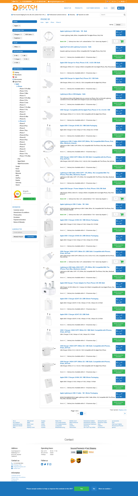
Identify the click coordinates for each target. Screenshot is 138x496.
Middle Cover (73, 421)
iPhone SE (22, 114)
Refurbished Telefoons (90, 424)
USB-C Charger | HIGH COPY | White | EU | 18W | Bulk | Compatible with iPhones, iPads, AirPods (86, 331)
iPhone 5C (22, 149)
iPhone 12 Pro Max (24, 98)
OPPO (17, 175)
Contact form (16, 468)
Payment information (19, 220)
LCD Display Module (60, 424)
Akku (14, 427)
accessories (115, 421)
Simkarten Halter (102, 422)
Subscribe (30, 236)
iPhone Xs (22, 119)
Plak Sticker (73, 427)
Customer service (93, 8)
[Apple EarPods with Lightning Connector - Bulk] (49, 52)
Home (42, 22)
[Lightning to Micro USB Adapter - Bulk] (49, 99)
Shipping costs (123, 410)
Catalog (16, 72)
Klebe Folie (58, 421)
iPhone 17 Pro (23, 153)
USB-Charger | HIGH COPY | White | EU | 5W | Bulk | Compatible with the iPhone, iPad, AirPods (85, 158)
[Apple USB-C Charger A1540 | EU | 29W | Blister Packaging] (49, 241)
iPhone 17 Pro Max (24, 156)
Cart (121, 1)
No (94, 489)
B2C (113, 8)
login (121, 8)
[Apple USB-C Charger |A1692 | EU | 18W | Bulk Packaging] (49, 131)
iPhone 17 (22, 151)
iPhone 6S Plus (23, 135)
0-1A (26, 59)
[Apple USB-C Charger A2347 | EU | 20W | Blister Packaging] (49, 304)
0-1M (16, 55)
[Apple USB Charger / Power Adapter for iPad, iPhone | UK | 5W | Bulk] (49, 288)
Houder (43, 425)
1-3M (24, 55)
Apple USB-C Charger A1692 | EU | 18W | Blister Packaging (79, 220)
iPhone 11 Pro (23, 109)
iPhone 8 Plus (23, 126)
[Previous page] (78, 413)
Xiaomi (17, 185)
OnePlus (17, 178)
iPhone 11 (22, 112)
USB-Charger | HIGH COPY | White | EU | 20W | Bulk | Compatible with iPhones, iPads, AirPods (85, 252)
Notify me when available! (118, 56)
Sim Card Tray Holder (89, 427)
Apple (17, 26)
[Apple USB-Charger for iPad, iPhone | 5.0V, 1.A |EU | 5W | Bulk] (49, 68)
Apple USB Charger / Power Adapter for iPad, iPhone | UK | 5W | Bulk (82, 283)
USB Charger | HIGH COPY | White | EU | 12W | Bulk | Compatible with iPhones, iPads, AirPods (85, 347)
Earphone (18, 38)
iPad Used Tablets (117, 424)
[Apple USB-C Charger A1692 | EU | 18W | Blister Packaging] (49, 225)
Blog (105, 8)
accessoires (101, 427)
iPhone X (22, 123)
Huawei (17, 171)
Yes (81, 489)
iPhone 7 (22, 133)
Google (17, 166)
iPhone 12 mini (23, 102)
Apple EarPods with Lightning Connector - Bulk (75, 47)
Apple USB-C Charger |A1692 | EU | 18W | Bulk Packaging (78, 125)
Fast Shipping (91, 448)
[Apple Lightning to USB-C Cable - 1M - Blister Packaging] (49, 398)
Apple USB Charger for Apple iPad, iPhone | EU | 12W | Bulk (79, 78)
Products (78, 8)
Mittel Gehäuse (74, 422)
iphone (114, 427)
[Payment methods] (79, 452)
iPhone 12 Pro (23, 100)
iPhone (19, 86)
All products (18, 75)
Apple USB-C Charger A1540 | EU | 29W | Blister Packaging (79, 236)
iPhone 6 (22, 142)
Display (43, 421)
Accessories (18, 79)
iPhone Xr (22, 121)
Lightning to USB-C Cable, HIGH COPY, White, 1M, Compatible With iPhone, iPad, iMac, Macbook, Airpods (86, 142)
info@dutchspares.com (19, 466)
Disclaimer (16, 217)
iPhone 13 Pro (23, 91)
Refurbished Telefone (90, 422)
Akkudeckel (30, 421)
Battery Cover (31, 427)
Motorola (18, 173)
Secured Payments (77, 448)
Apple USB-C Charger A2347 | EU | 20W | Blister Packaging (79, 298)
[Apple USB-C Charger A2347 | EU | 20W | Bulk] (49, 320)
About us (67, 8)
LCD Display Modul (60, 422)
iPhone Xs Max (23, 116)
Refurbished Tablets (89, 421)
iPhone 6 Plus (23, 140)
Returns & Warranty (19, 222)
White (17, 47)
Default (118, 24)
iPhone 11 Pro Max (24, 107)
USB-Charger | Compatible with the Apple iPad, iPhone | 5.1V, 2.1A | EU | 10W (85, 110)
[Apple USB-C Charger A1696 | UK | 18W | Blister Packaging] (49, 382)
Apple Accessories (23, 163)
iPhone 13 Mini (23, 93)
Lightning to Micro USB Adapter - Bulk (72, 94)
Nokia (71, 424)
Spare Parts (17, 82)
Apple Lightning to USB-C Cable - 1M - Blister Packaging (79, 393)
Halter (43, 422)
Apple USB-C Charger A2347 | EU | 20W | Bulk (74, 314)
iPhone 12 (22, 105)
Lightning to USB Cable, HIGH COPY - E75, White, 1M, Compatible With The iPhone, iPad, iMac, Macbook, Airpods (84, 173)
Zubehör (100, 425)
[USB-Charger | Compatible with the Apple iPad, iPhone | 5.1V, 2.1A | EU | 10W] (49, 115)
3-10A (17, 62)
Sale (15, 77)
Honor (17, 168)
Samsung (18, 182)
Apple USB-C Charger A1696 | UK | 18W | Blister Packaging (79, 377)
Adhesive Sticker (17, 425)
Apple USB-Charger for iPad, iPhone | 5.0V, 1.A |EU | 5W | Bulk (80, 62)
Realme (17, 180)
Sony (99, 424)
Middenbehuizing (60, 427)
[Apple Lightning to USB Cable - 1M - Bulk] (49, 36)
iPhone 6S (22, 137)
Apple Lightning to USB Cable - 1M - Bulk (73, 31)
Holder (43, 424)
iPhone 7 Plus (23, 130)
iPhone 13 (22, 95)
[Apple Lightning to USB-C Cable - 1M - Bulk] (49, 209)
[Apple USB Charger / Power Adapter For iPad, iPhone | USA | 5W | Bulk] (49, 194)
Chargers (18, 34)
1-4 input (17, 59)
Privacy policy (17, 215)
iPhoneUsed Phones (117, 425)
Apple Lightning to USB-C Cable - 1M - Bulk (74, 204)
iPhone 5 (22, 146)
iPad (18, 159)
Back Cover (30, 424)
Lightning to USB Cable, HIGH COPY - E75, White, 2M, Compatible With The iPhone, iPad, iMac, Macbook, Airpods (84, 268)
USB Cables (29, 34)
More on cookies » (105, 489)
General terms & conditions (21, 212)
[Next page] (125, 413)
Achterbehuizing (17, 424)
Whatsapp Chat (17, 465)
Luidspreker (58, 425)
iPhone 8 (22, 128)
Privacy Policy (18, 236)
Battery (29, 425)
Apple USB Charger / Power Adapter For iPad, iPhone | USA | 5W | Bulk (83, 188)
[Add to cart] (122, 41)
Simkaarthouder (102, 421)
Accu (14, 421)
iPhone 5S (22, 144)
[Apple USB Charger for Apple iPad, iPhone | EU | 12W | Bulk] (49, 83)
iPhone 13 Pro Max (24, 88)
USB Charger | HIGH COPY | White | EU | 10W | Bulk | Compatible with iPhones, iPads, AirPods (85, 362)
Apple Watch (21, 161)
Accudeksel (16, 422)
